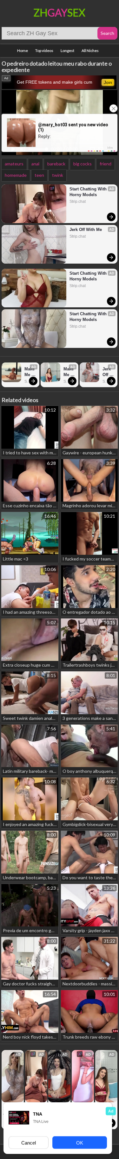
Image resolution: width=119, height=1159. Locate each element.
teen (39, 175)
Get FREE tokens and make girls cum (54, 82)
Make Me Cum (30, 372)
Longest (67, 50)
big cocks (82, 163)
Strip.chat (77, 201)
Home (22, 50)
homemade (16, 175)
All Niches (90, 50)
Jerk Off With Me (85, 229)
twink (57, 175)
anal (35, 163)
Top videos (44, 50)
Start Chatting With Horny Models (88, 192)
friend (105, 163)
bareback (56, 163)
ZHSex (59, 12)
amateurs (14, 163)
